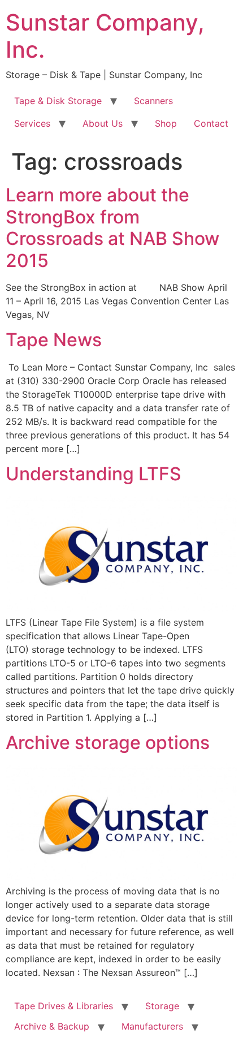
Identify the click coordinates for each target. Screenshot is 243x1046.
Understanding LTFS (93, 474)
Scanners (153, 100)
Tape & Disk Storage (58, 100)
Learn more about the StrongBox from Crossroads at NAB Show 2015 (112, 227)
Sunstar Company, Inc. (105, 35)
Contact (211, 123)
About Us (103, 123)
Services (32, 123)
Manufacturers (152, 1026)
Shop (166, 123)
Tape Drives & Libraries (63, 1005)
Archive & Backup (51, 1026)
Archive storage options (108, 742)
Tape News (54, 340)
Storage (162, 1005)
